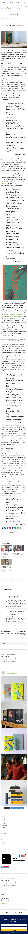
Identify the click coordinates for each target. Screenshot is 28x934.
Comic (2, 841)
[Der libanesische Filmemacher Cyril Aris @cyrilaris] (14, 767)
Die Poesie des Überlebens (7, 659)
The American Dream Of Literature (8, 661)
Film (2, 839)
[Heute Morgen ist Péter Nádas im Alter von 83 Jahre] (14, 715)
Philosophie (5, 831)
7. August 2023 (12, 597)
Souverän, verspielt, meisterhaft (8, 654)
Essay (4, 827)
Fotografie (3, 843)
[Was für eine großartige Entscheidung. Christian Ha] (14, 689)
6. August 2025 (12, 614)
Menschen (3, 833)
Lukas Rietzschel (8, 581)
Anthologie (5, 825)
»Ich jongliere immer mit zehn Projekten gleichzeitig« (6, 568)
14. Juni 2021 (10, 23)
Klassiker (5, 821)
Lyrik (9, 18)
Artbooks (5, 844)
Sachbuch (5, 829)
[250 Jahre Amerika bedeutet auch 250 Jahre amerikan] (14, 793)
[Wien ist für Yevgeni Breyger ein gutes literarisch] (14, 741)
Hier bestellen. (21, 303)
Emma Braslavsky (19, 579)
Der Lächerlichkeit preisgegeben (7, 632)
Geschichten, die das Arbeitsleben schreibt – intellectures (16, 595)
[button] (3, 528)
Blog (23, 2)
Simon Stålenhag (16, 581)
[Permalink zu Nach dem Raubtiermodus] (14, 47)
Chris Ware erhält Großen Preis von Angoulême (21, 633)
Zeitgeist (5, 836)
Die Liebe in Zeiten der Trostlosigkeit (9, 658)
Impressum (18, 2)
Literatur (4, 18)
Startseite (5, 2)
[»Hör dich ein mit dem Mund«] (18, 548)
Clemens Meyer (12, 579)
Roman (4, 817)
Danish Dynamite (5, 656)
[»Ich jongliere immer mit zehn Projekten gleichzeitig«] (6, 562)
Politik (4, 835)
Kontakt (12, 2)
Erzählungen (5, 819)
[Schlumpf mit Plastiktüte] (6, 548)
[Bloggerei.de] (5, 867)
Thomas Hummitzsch (8, 28)
